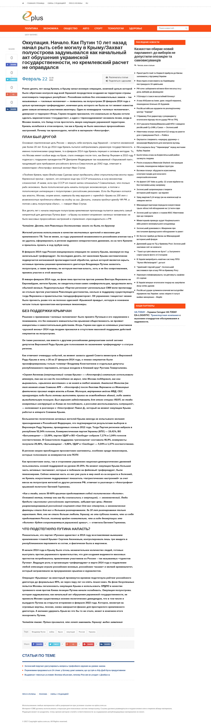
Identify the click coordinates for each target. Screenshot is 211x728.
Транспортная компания (165, 315)
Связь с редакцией (57, 3)
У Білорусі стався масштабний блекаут (156, 96)
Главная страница (35, 3)
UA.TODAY (139, 312)
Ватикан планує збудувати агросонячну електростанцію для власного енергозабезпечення (156, 173)
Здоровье (135, 28)
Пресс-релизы (75, 3)
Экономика (50, 28)
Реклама (43, 694)
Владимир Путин (38, 632)
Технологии (116, 28)
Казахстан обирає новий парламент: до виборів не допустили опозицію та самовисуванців (154, 54)
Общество (70, 28)
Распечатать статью (118, 77)
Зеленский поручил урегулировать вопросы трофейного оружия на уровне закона (65, 666)
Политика (31, 28)
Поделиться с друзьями (120, 81)
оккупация (70, 632)
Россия (82, 632)
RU (87, 3)
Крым (60, 632)
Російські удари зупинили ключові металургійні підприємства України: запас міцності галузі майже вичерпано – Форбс (160, 293)
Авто (86, 28)
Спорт (98, 28)
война (51, 632)
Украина (92, 632)
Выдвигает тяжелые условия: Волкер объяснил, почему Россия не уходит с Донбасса (67, 675)
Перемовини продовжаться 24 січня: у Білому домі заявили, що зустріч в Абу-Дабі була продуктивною (75, 670)
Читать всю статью (145, 65)
